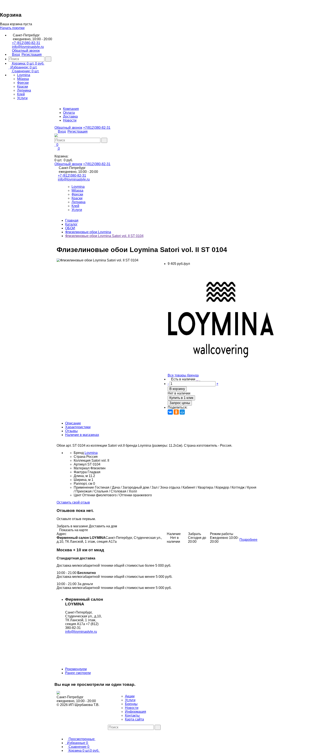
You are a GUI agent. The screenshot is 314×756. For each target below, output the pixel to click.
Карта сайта (134, 719)
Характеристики (78, 427)
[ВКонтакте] (170, 412)
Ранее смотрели (78, 673)
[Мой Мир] (182, 412)
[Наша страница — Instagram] (112, 732)
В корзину (177, 389)
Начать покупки (12, 28)
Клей (21, 94)
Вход (16, 54)
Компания (71, 109)
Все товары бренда (183, 375)
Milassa (23, 79)
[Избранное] (200, 379)
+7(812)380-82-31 (96, 127)
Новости (69, 120)
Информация (135, 711)
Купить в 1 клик (181, 398)
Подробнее (248, 539)
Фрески (23, 82)
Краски (22, 86)
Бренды (131, 704)
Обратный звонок (26, 50)
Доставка (70, 116)
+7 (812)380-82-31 (26, 43)
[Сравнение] (197, 379)
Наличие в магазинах (82, 435)
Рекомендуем (76, 669)
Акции (130, 696)
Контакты (132, 715)
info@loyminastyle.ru (28, 47)
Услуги (22, 98)
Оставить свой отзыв (73, 502)
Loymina (23, 75)
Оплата (69, 112)
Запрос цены (179, 403)
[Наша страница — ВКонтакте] (109, 732)
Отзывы (71, 431)
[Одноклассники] (176, 412)
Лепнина (24, 90)
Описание (73, 423)
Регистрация (32, 54)
